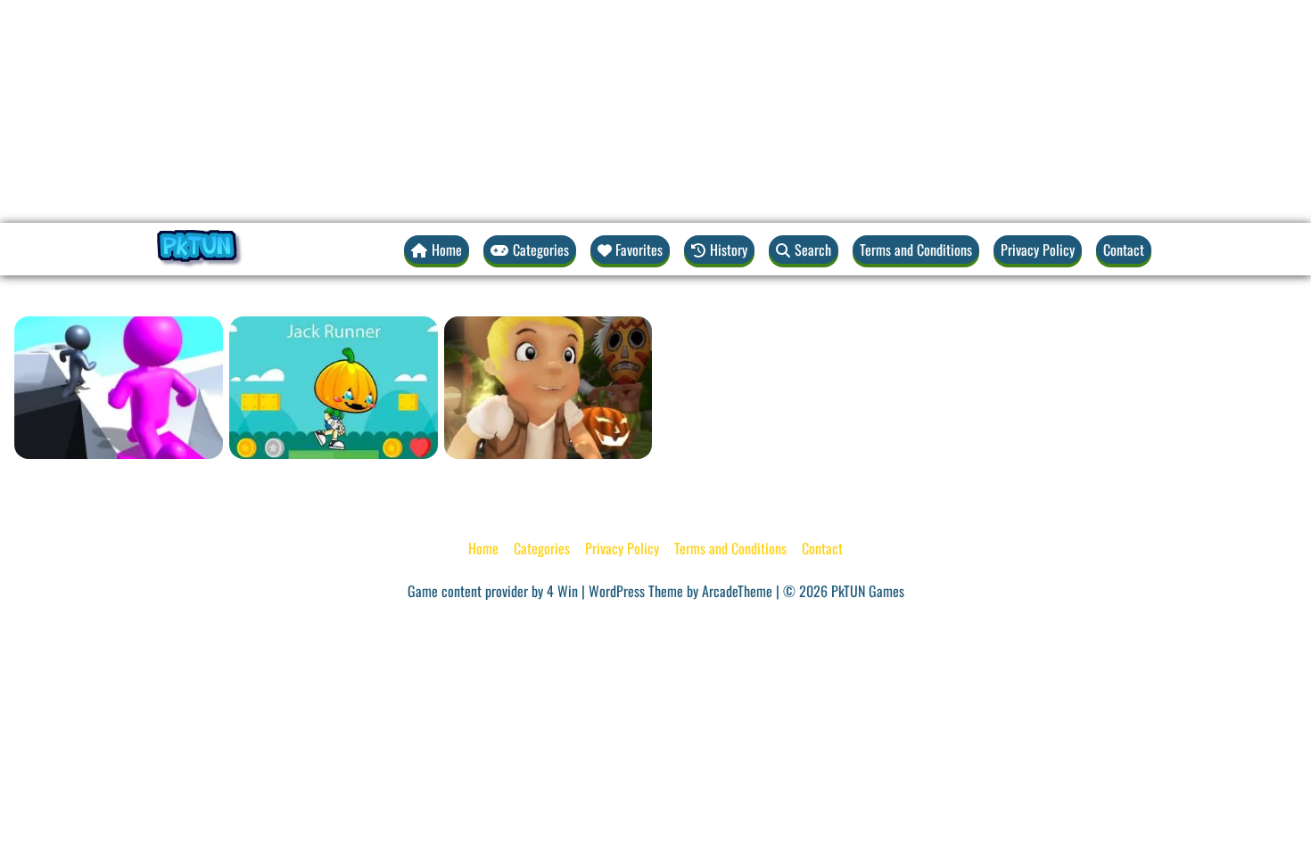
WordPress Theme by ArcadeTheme (680, 591)
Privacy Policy (1038, 249)
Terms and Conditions (916, 249)
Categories (542, 548)
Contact (1123, 249)
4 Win (562, 591)
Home (483, 548)
